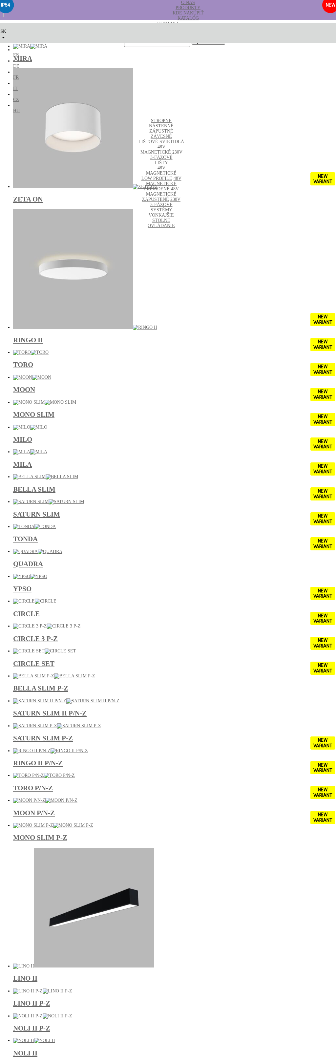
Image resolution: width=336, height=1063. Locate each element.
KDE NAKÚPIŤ (188, 13)
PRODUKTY (188, 7)
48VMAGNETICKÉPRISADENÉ (162, 183)
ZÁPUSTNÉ (161, 131)
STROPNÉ (161, 120)
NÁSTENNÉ (161, 125)
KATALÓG (188, 18)
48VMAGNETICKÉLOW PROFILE (159, 173)
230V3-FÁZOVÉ (166, 155)
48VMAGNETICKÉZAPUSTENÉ (160, 194)
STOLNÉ (161, 220)
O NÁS (188, 2)
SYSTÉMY (161, 209)
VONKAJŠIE (161, 215)
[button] (3, 32)
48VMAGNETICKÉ (155, 149)
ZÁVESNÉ (161, 136)
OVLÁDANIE (161, 225)
